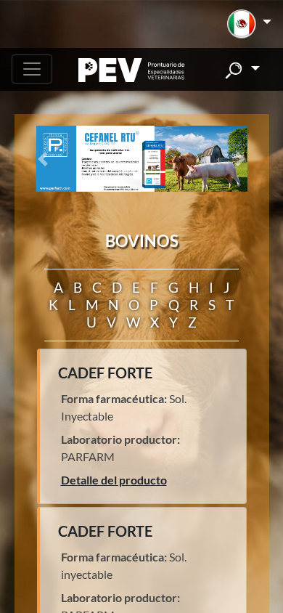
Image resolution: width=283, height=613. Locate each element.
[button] (249, 24)
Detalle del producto (114, 480)
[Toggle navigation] (32, 69)
